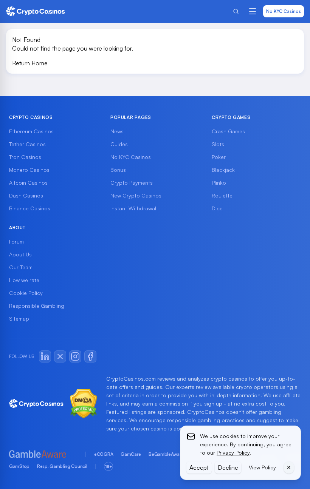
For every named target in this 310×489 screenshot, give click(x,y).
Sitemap (19, 318)
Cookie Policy (26, 293)
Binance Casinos (29, 208)
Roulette (222, 195)
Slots (218, 144)
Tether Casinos (27, 144)
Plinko (219, 182)
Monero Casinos (29, 170)
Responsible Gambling (36, 305)
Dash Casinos (26, 195)
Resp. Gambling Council (62, 466)
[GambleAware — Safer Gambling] (43, 454)
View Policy (262, 467)
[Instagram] (75, 356)
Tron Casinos (25, 157)
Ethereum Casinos (31, 131)
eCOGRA (103, 454)
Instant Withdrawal (133, 208)
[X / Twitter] (60, 356)
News (117, 131)
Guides (119, 144)
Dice (217, 208)
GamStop (19, 466)
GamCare (131, 454)
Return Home (30, 63)
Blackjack (223, 170)
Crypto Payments (131, 182)
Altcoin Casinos (28, 182)
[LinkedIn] (45, 356)
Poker (219, 157)
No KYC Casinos (283, 11)
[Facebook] (90, 356)
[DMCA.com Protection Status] (83, 403)
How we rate (24, 280)
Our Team (21, 267)
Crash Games (228, 131)
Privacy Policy (233, 452)
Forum (16, 241)
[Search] (236, 11)
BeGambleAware (166, 454)
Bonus (118, 170)
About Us (20, 254)
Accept (199, 467)
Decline (228, 467)
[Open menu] (252, 11)
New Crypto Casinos (135, 195)
